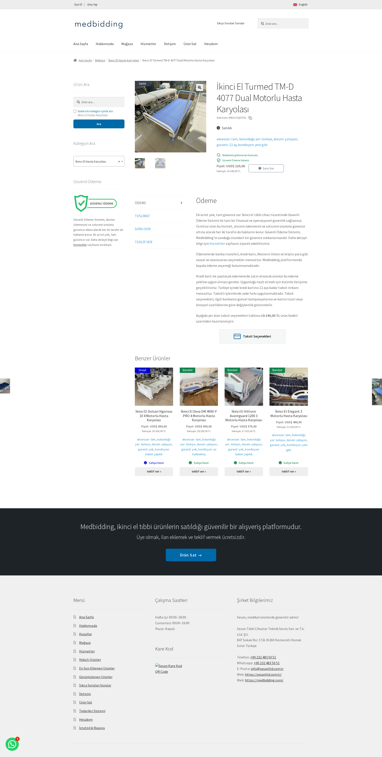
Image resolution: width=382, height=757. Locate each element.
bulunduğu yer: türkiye (255, 139)
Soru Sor (268, 168)
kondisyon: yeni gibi (252, 144)
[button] (199, 87)
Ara (99, 124)
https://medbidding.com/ (264, 680)
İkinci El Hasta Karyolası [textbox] (97, 161)
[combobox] (98, 161)
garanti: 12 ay (227, 144)
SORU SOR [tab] (143, 229)
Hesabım (211, 44)
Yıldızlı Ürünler (90, 659)
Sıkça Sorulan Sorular (230, 23)
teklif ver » (154, 471)
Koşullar (85, 634)
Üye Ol (78, 4)
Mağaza (127, 44)
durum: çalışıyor (285, 139)
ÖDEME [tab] (140, 203)
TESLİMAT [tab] (142, 216)
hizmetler (217, 243)
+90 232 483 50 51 (267, 663)
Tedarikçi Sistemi (92, 711)
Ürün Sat (190, 44)
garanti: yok (146, 449)
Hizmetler (148, 44)
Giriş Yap (92, 4)
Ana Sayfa (80, 44)
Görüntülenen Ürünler (96, 677)
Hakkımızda (105, 44)
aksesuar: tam (227, 139)
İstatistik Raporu (92, 728)
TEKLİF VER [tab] (143, 242)
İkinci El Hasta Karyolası (123, 60)
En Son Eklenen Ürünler (97, 668)
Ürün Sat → (191, 555)
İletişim (170, 44)
